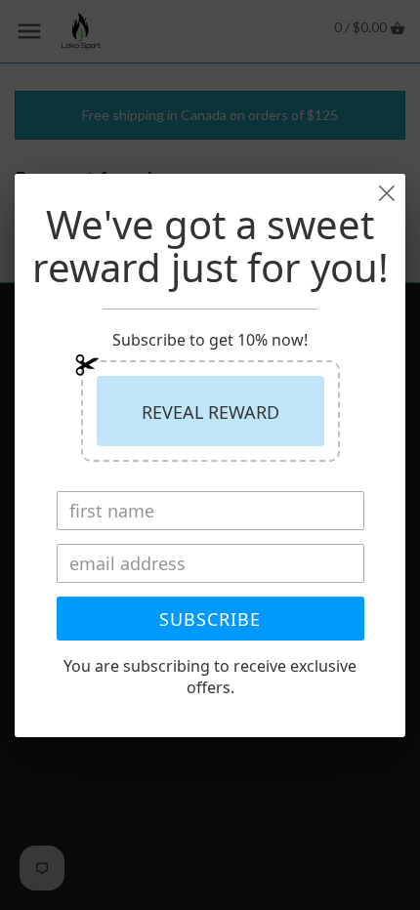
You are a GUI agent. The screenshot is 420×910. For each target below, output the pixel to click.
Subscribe (210, 619)
